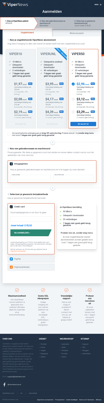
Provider (44, 344)
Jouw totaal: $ (84, 23)
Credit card (19, 206)
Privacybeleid (59, 400)
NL (22, 393)
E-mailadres (16, 174)
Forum (43, 347)
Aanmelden (86, 354)
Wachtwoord (59, 174)
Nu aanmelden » (22, 233)
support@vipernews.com (16, 377)
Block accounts (77, 33)
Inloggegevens (21, 164)
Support (85, 344)
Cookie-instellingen (72, 399)
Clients (43, 357)
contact (19, 369)
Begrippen (44, 354)
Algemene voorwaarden (18, 251)
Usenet (13, 346)
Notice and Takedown (86, 400)
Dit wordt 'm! (20, 124)
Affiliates (98, 400)
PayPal (17, 259)
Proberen (65, 350)
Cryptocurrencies (22, 267)
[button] (97, 4)
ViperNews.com (8, 393)
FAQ (83, 347)
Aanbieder (65, 344)
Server (64, 357)
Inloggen (85, 350)
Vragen (43, 350)
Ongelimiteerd (27, 32)
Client (64, 347)
